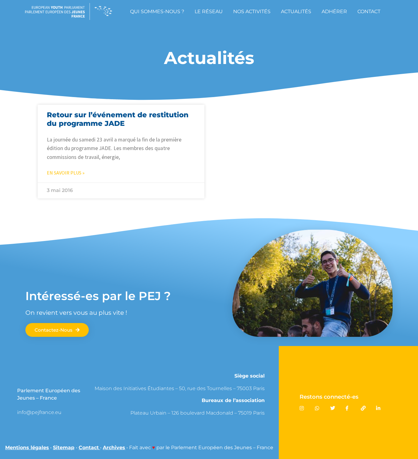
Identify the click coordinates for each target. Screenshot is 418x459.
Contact (368, 11)
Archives (114, 447)
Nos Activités (252, 11)
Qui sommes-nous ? (157, 11)
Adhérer (334, 11)
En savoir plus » (65, 173)
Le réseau (209, 11)
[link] (62, 412)
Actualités (296, 11)
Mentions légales (27, 447)
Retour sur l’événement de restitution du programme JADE (117, 119)
